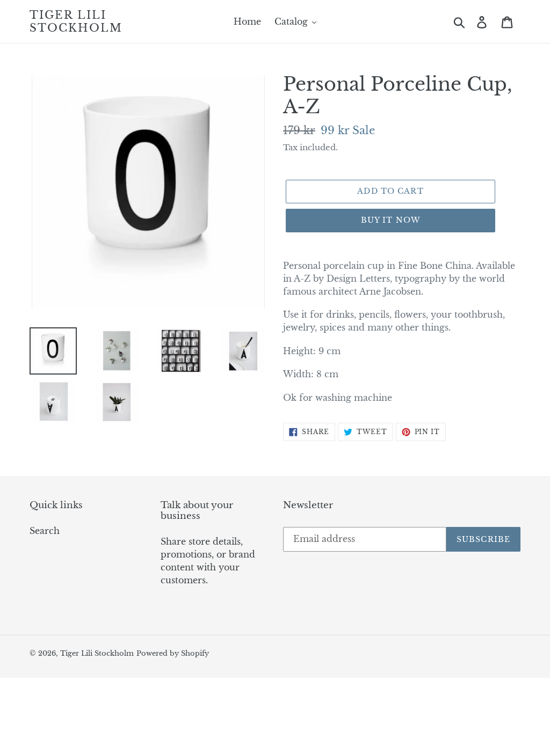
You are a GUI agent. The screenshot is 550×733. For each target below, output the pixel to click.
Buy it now (390, 220)
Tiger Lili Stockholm (76, 21)
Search (45, 530)
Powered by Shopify (172, 653)
